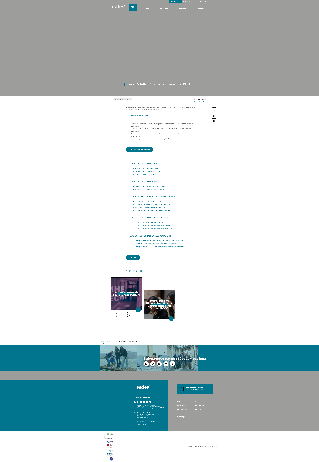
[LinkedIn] (159, 363)
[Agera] (110, 451)
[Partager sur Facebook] (214, 120)
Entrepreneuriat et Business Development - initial (151, 201)
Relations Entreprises (197, 12)
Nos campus (174, 1)
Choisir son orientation (122, 99)
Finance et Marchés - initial (144, 174)
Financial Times (188, 113)
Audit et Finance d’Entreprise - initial (147, 171)
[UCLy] (110, 447)
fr (194, 1)
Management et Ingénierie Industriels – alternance (152, 210)
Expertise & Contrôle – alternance (146, 168)
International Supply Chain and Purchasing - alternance (154, 228)
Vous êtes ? (132, 6)
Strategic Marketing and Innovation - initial (150, 186)
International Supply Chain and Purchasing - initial (152, 225)
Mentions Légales (212, 446)
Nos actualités (199, 405)
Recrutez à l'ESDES (183, 409)
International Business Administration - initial (151, 222)
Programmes (164, 8)
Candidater (133, 257)
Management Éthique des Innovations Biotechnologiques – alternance (159, 241)
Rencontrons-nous (200, 398)
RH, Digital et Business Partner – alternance (150, 207)
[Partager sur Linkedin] (214, 115)
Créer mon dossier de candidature (140, 149)
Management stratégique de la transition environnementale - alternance (160, 247)
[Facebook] (146, 363)
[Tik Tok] (172, 363)
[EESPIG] (111, 459)
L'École (148, 8)
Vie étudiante (183, 8)
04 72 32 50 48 (144, 402)
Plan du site (189, 446)
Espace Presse (181, 405)
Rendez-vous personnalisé (181, 417)
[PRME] (110, 455)
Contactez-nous (182, 398)
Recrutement (199, 401)
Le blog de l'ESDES (183, 413)
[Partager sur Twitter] (214, 110)
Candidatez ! (203, 1)
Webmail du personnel (184, 401)
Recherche (201, 8)
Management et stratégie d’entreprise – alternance (152, 204)
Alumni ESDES (199, 409)
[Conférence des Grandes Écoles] (110, 443)
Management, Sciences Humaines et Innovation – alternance (156, 243)
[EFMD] (108, 439)
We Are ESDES (199, 413)
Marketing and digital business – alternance (150, 189)
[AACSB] (110, 435)
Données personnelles (200, 446)
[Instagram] (152, 363)
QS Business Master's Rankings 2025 (139, 115)
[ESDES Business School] (118, 7)
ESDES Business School (199, 101)
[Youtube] (165, 363)
